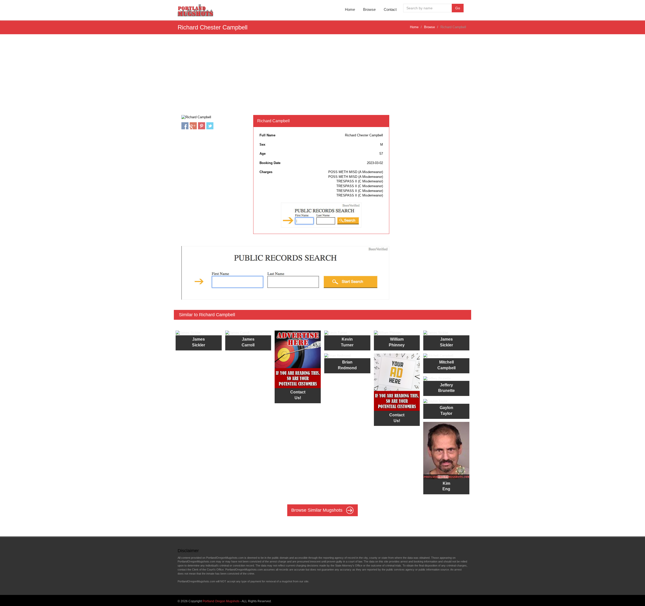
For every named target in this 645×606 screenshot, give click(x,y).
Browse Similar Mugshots (317, 510)
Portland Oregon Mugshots (221, 601)
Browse (369, 9)
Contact (390, 9)
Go (457, 8)
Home (350, 9)
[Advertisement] (322, 77)
